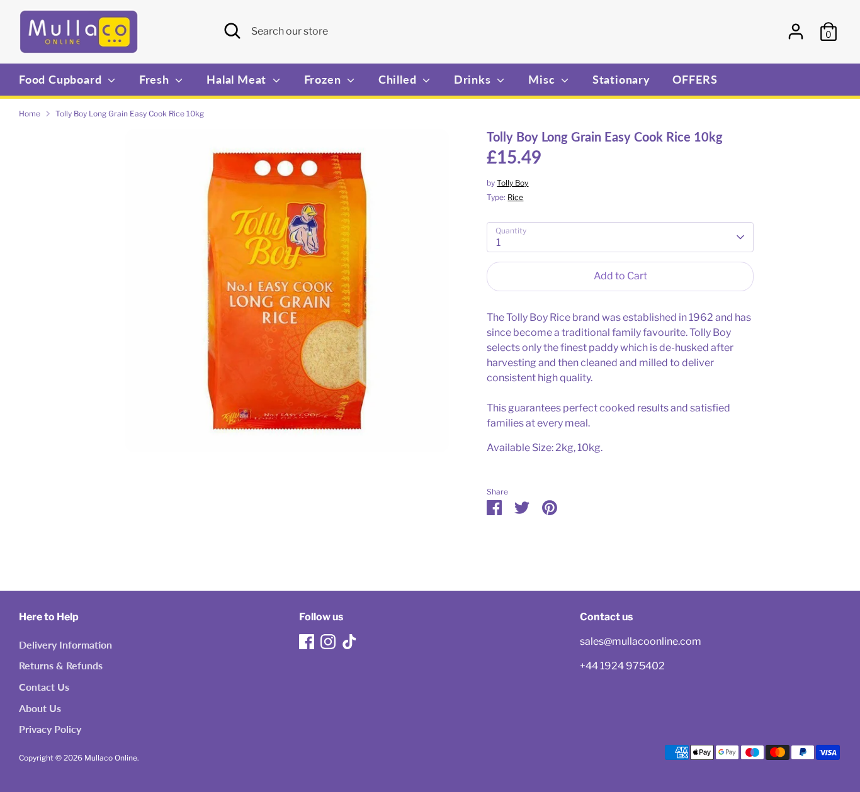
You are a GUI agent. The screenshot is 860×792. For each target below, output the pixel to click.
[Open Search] (232, 30)
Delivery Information (65, 644)
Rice (515, 197)
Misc (543, 79)
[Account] (795, 31)
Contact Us (44, 687)
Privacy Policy (50, 729)
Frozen (324, 79)
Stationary (621, 79)
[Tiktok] (349, 641)
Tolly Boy (512, 182)
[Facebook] (306, 641)
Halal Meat (238, 79)
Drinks (474, 79)
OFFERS (695, 79)
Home (29, 113)
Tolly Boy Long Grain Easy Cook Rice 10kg (129, 113)
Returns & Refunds (61, 665)
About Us (40, 708)
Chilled (398, 79)
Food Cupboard (62, 79)
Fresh (156, 79)
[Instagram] (328, 641)
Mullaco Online (110, 757)
